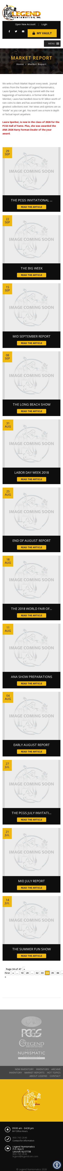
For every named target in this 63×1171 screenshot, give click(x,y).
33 (42, 972)
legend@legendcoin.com (25, 1156)
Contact (55, 1075)
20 (27, 972)
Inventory (42, 1069)
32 (37, 972)
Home (20, 64)
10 (22, 972)
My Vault (44, 33)
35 (52, 972)
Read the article (31, 206)
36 (57, 972)
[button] (9, 31)
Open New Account (25, 24)
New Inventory (24, 1069)
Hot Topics (54, 1072)
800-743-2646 (20, 1137)
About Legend (38, 1075)
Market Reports (34, 1072)
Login (44, 24)
